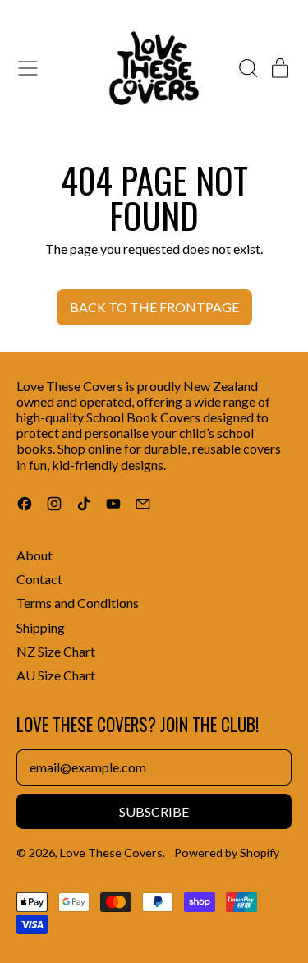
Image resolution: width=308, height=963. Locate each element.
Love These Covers (111, 852)
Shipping (40, 627)
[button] (247, 68)
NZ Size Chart (55, 651)
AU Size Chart (55, 675)
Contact (39, 579)
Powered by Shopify (226, 852)
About (34, 555)
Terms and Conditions (77, 603)
